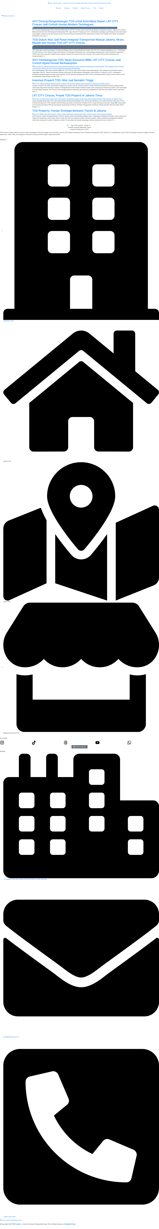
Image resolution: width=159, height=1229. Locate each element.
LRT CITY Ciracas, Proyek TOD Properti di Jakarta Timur (67, 95)
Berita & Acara (85, 8)
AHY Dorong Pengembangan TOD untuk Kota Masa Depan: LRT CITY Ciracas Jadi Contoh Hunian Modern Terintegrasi (75, 23)
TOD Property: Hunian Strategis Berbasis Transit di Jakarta (69, 110)
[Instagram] (2, 743)
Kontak (101, 8)
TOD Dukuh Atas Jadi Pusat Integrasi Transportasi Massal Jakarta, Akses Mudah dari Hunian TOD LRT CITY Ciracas (78, 41)
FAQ (94, 8)
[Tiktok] (34, 743)
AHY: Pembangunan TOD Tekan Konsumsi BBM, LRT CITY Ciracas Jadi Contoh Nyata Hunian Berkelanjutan (76, 61)
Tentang (66, 8)
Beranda (58, 8)
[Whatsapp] (129, 743)
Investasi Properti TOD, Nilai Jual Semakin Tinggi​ (62, 80)
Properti (75, 8)
